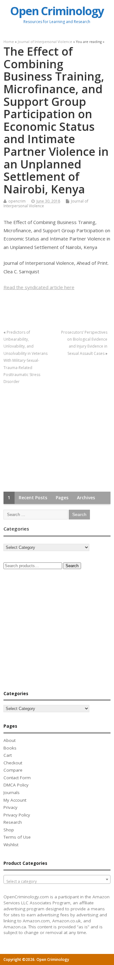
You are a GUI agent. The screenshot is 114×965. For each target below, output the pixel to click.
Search (72, 565)
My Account (14, 800)
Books (9, 748)
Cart (7, 755)
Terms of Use (17, 837)
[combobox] (57, 879)
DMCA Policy (15, 785)
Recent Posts (33, 498)
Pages (62, 498)
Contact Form (17, 777)
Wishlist (10, 844)
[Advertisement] (50, 438)
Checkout (12, 763)
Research (12, 822)
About (9, 740)
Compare (12, 770)
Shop (8, 830)
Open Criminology (57, 11)
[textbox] (57, 881)
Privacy (10, 807)
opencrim (17, 201)
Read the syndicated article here (38, 287)
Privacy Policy (16, 815)
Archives (86, 498)
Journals (11, 792)
